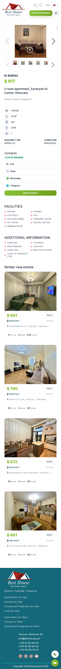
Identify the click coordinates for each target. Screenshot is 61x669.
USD (47, 5)
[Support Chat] (55, 663)
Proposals (19, 590)
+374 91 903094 (40, 13)
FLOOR (34, 335)
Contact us (31, 590)
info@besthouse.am (29, 638)
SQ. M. (13, 335)
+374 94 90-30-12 (28, 649)
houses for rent (13, 621)
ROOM (22, 335)
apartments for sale (15, 597)
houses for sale (13, 601)
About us (8, 590)
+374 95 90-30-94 (28, 646)
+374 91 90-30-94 (28, 643)
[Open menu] (56, 13)
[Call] (55, 654)
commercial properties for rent (22, 626)
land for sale (11, 610)
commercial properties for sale (21, 606)
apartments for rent (16, 617)
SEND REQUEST (30, 193)
